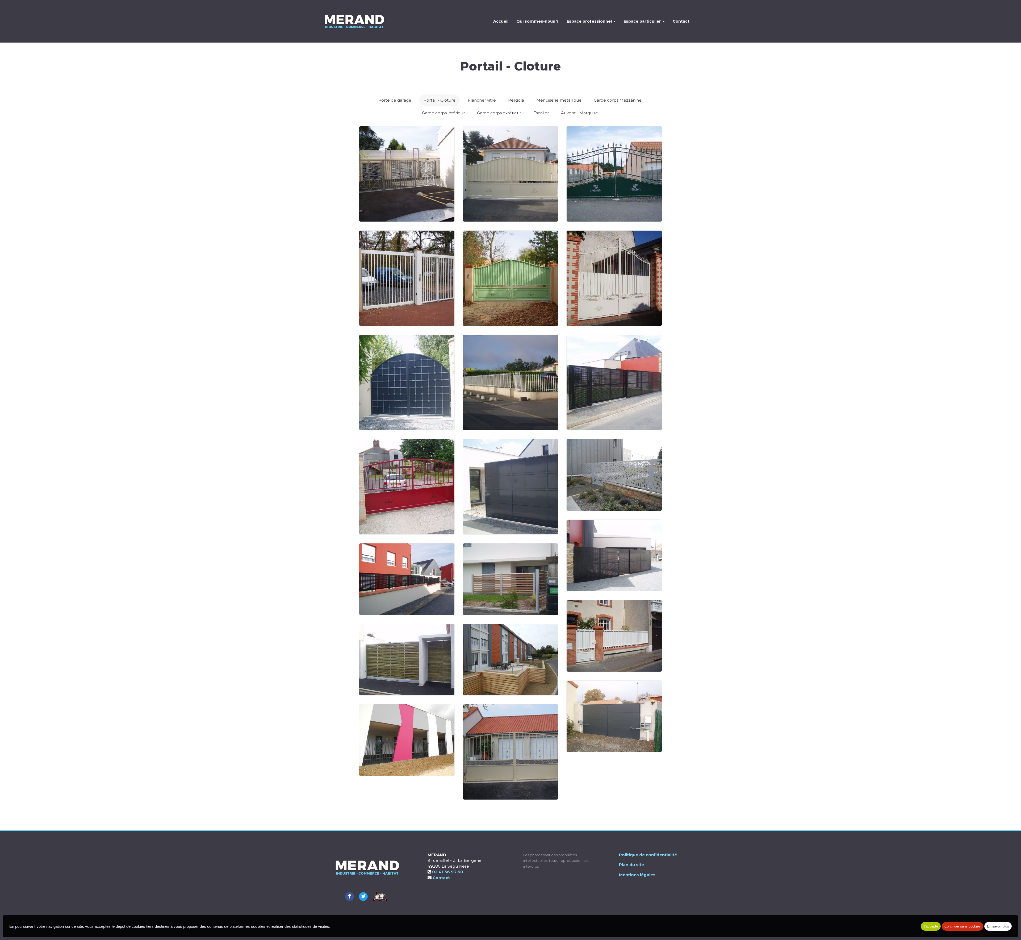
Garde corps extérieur (499, 112)
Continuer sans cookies (962, 926)
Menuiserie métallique (558, 100)
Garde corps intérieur (443, 112)
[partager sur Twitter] (363, 896)
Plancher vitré (482, 100)
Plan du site (631, 864)
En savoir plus (998, 926)
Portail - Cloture (439, 100)
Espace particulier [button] (643, 21)
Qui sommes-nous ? (537, 21)
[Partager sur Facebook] (349, 896)
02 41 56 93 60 (447, 871)
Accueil (500, 21)
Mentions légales (637, 874)
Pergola (516, 100)
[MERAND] (354, 21)
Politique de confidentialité (648, 854)
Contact (681, 21)
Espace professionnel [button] (590, 21)
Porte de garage (394, 100)
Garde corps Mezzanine (618, 100)
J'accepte (930, 926)
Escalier (541, 112)
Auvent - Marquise (579, 112)
